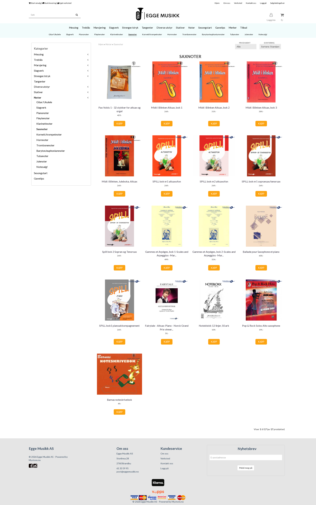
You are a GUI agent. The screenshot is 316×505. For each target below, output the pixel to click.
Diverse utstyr (42, 86)
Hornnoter (42, 139)
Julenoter (41, 161)
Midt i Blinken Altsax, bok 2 (214, 107)
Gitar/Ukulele (44, 102)
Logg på (263, 3)
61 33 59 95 (123, 468)
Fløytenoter (43, 118)
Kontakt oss (251, 3)
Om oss (226, 3)
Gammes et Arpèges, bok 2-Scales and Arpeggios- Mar (214, 253)
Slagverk (39, 70)
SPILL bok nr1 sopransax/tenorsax (261, 181)
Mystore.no (35, 460)
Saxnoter (42, 129)
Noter (37, 97)
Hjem (217, 3)
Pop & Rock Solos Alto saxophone (261, 325)
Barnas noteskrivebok (119, 399)
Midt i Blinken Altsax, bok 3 (261, 107)
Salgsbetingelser (277, 3)
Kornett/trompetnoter (49, 134)
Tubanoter (42, 155)
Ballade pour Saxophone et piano (261, 251)
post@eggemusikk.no (128, 471)
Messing (39, 54)
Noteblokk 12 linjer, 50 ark (214, 325)
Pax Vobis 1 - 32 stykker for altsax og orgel (119, 109)
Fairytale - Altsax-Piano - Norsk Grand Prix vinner (166, 327)
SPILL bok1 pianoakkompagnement (119, 325)
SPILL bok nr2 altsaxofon (214, 181)
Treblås (38, 59)
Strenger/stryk (42, 76)
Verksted (238, 3)
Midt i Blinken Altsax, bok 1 (166, 107)
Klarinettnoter (44, 123)
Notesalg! (42, 166)
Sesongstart (40, 173)
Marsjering (40, 65)
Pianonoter (42, 112)
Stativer (38, 92)
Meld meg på (245, 467)
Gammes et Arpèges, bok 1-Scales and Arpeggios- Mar (166, 253)
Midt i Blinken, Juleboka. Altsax (119, 181)
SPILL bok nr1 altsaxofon (167, 181)
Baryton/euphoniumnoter (50, 150)
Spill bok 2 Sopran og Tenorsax (119, 251)
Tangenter (39, 81)
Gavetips (39, 178)
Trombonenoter (45, 145)
